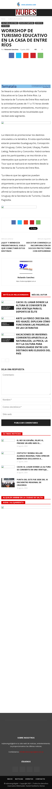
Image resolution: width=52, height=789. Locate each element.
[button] (48, 12)
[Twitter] (22, 769)
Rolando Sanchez (11, 49)
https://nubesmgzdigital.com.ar (26, 281)
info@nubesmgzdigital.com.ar (32, 752)
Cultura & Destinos (10, 23)
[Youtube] (36, 769)
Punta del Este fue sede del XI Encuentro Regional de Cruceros (32, 482)
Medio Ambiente (5, 324)
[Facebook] (15, 769)
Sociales (5, 26)
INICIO (10, 779)
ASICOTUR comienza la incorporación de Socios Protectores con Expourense (38, 246)
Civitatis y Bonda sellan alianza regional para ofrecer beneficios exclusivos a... (33, 456)
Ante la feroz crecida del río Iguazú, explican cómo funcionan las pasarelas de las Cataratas (33, 323)
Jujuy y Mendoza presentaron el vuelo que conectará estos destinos (13, 246)
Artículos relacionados (16, 294)
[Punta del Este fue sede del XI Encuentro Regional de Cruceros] (8, 482)
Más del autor (39, 294)
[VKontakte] (29, 769)
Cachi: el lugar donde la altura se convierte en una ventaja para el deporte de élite (32, 307)
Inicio (3, 19)
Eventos (39, 23)
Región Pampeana (27, 23)
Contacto (40, 779)
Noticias (19, 779)
